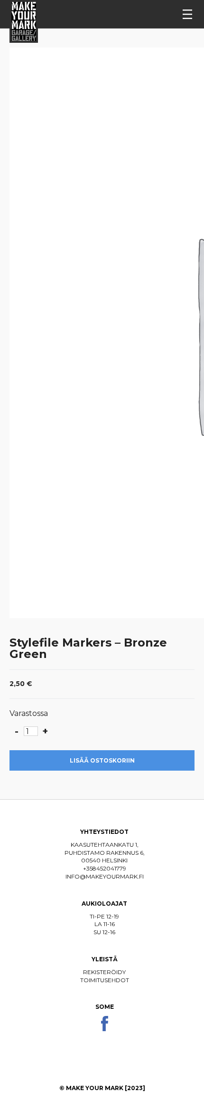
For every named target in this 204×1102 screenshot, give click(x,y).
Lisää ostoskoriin (102, 760)
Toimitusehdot (104, 980)
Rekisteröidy (104, 972)
